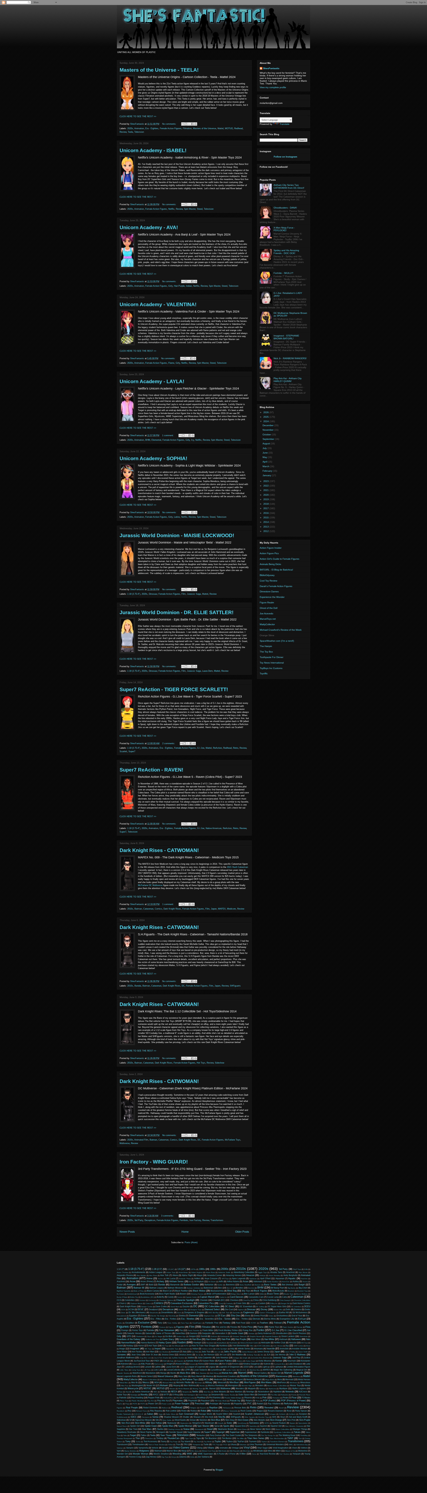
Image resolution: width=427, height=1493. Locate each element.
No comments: (169, 124)
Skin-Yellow (156, 1423)
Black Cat (167, 1291)
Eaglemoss (248, 1312)
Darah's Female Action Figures (276, 586)
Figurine (180, 1327)
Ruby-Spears (301, 1411)
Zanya (173, 1457)
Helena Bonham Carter (249, 1343)
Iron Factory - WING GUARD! (154, 1161)
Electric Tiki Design (158, 1316)
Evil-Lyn (302, 1319)
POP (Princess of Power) (293, 1400)
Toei (300, 1438)
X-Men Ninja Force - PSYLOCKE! (284, 229)
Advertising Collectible (244, 1272)
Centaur (142, 1300)
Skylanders (184, 1423)
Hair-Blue (196, 1339)
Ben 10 (230, 1288)
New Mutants (220, 1391)
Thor (137, 1438)
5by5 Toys (297, 1269)
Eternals (256, 1319)
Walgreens (144, 1451)
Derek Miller (182, 1309)
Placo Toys (124, 1401)
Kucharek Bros (279, 1364)
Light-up (266, 1367)
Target (133, 1435)
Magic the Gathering (283, 1370)
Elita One (235, 1315)
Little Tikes (124, 1370)
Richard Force (141, 1411)
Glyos (149, 1336)
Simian (192, 1420)
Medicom (231, 909)
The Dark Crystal (233, 1435)
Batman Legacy (156, 1288)
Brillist (262, 1294)
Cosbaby (229, 1303)
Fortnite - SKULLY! (283, 273)
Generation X (221, 1333)
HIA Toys (304, 1343)
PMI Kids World (221, 1401)
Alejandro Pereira (125, 1275)
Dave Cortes (161, 1306)
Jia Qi (198, 1355)
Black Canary (153, 1291)
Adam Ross (210, 1272)
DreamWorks (167, 1312)
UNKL (291, 1445)
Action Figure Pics (269, 553)
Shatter (186, 1417)
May (265, 457)
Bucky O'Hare (122, 1297)
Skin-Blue (215, 1420)
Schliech (292, 1414)
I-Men (251, 1346)
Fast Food (240, 1323)
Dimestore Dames (269, 591)
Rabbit (260, 1403)
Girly (170, 286)
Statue (186, 1429)
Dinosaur (153, 594)
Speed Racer (122, 1426)
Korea (201, 1364)
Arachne (304, 1279)
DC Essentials (246, 1306)
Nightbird (277, 1391)
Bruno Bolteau (302, 1294)
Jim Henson (209, 1355)
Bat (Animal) (287, 1285)
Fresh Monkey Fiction (228, 1330)
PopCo (119, 1404)
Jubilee (190, 1357)
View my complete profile (273, 87)
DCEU (307, 1306)
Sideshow (219, 1063)
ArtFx (221, 1281)
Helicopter (265, 1343)
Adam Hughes (196, 1272)
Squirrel (263, 1426)
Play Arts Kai (163, 1401)
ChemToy (246, 1300)
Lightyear (279, 1367)
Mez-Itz (134, 1382)
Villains (210, 1447)
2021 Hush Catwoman (237, 867)
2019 (266, 499)
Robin (184, 1411)
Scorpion (303, 1414)
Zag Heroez (151, 1457)
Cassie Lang (273, 1297)
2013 (266, 526)
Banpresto (175, 1285)
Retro (235, 748)
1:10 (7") (121, 1269)
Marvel (242, 1372)
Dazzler (186, 1306)
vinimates (224, 1448)
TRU (186, 1444)
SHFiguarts (235, 985)
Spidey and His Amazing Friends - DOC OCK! (286, 251)
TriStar (170, 1445)
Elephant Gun (209, 1316)
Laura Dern (207, 671)
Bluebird (291, 1291)
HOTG (186, 1346)
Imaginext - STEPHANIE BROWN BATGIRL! (286, 337)
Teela (130, 132)
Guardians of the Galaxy (128, 1339)
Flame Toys (274, 1327)
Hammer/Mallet (128, 1342)
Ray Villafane (274, 1403)
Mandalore (150, 1373)
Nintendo (289, 1391)
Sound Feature (279, 1423)
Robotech (215, 1411)
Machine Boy (255, 1370)
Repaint (203, 1408)
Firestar (233, 1327)
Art (190, 1281)
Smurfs (220, 1423)
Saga (160, 1414)
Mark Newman (201, 1373)
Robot (203, 1411)
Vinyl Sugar (262, 1448)
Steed (199, 209)
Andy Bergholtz (290, 1275)
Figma (170, 1327)
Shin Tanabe (250, 1417)
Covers (252, 1303)
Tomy (128, 1441)
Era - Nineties (187, 1319)
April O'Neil (265, 1278)
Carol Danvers (237, 1297)
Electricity (172, 1316)
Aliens (175, 1275)
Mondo (202, 1385)
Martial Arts (227, 1373)
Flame (171, 363)
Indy (232, 1349)
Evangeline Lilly (287, 1319)
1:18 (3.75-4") (133, 594)
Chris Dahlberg (269, 1300)
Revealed (268, 1407)
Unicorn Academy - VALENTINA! (158, 304)
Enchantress (282, 1315)
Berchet (251, 1288)
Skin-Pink (291, 1420)
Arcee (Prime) (146, 1281)
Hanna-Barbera (148, 1343)
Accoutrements (138, 1272)
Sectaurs (145, 1417)
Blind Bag (232, 1291)
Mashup (209, 1376)
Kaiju (172, 1361)
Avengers (131, 1284)
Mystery (262, 1389)
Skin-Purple (304, 1420)
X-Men (242, 1453)
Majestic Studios (123, 1373)
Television (139, 132)
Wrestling (176, 1453)
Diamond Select (212, 1309)
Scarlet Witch (222, 1414)
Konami (192, 1364)
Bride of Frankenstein (216, 1294)
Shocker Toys (263, 1417)
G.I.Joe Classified (293, 1330)
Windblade (258, 1451)
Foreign (124, 1330)
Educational (121, 1316)
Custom (261, 1303)
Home (185, 1231)
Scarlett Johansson (254, 1414)
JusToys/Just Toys (142, 1361)
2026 (266, 412)
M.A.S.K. (243, 1370)
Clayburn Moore (136, 1303)
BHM (147, 440)
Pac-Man (274, 1395)
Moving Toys (197, 1389)
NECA (174, 1391)
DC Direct (229, 1306)
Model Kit (150, 1385)
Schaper (272, 1414)
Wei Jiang (195, 1451)
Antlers (197, 1278)
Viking (199, 1448)
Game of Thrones (164, 1333)
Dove (123, 1313)
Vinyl (247, 1447)
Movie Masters (183, 1389)
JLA (268, 1355)
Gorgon (192, 1336)
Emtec (271, 1316)
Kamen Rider (208, 1361)
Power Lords (166, 1404)
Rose (289, 1411)
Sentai (155, 1417)
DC (183, 985)
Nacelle (128, 1392)
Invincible (284, 1349)
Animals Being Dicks (270, 564)
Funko (260, 1330)
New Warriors (236, 1391)
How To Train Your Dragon (204, 1345)
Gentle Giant (237, 1333)
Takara (297, 1432)
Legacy (212, 1367)
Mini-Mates (266, 1382)
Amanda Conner (214, 1275)
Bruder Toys (288, 1294)
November (268, 429)
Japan (214, 909)
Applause (253, 1279)
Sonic (229, 1423)
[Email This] (182, 124)
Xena (254, 1454)
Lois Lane (158, 1370)
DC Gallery (260, 1307)
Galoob (148, 1333)
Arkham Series (176, 1281)
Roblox (193, 1411)
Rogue (260, 1411)
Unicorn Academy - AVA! (149, 227)
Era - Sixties (225, 1319)
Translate (284, 124)
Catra (284, 1297)
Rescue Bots (240, 1407)
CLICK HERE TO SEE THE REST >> (138, 116)
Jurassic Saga (194, 594)
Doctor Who (278, 1309)
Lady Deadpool (295, 1364)
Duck (179, 1313)
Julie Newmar (222, 1357)
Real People (132, 1407)
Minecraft (222, 1382)
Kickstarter (305, 1361)
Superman (235, 1432)
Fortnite (150, 1330)
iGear (308, 1346)
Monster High (247, 1385)
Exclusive (144, 1322)
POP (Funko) (269, 1400)
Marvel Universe (165, 1376)
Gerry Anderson (265, 1333)
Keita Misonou (265, 1361)
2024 (266, 421)
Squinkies (253, 1426)
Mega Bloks (269, 1379)
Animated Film (141, 1139)
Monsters (259, 1385)
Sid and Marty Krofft (298, 1417)
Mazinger (175, 1379)
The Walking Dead (287, 1435)
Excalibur (129, 1323)
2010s (130, 909)
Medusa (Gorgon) (235, 1379)
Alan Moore (303, 1272)
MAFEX (222, 909)
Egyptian (133, 1315)
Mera (279, 1379)
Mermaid (289, 1379)
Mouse (172, 1389)
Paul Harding (137, 1397)
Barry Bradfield (245, 1285)
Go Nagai (158, 1336)
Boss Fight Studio (167, 1294)
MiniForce (281, 1382)
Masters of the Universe (204, 128)
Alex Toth (164, 1275)
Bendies (239, 1288)
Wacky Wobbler (130, 1451)
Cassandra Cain (256, 1297)
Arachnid (121, 1281)
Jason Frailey (290, 1352)
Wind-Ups (246, 1451)
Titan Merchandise (277, 1438)
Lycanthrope (216, 1370)
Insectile (271, 1348)
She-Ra (221, 1417)
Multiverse (125, 1143)
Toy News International (272, 662)
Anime (149, 1278)
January (267, 475)
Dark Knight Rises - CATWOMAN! (159, 850)
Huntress (223, 1345)
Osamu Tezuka (229, 1395)
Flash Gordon (288, 1327)
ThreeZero (149, 1438)
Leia (256, 1367)
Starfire (160, 1429)
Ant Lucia (170, 1278)
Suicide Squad (175, 1432)
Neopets (185, 1392)
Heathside (233, 1343)
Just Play (296, 1357)
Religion (193, 1408)
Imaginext (134, 1348)
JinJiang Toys (252, 1355)
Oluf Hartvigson (189, 1395)
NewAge (250, 1391)
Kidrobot (125, 1364)
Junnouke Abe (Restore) (260, 1358)
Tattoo (143, 1435)
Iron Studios (163, 1352)
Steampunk (199, 1429)
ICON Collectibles (263, 1346)
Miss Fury (124, 1385)
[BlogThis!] (186, 124)
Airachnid (290, 1272)
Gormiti (204, 1336)
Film (183, 594)
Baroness (230, 1285)
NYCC (156, 1395)
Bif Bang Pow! (277, 1288)
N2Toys (119, 1392)
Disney (264, 1309)
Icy (192, 440)
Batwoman (208, 1288)
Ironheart (175, 1351)
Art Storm (212, 1281)
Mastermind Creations (227, 1376)
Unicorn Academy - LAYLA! (152, 381)
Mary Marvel (196, 1376)
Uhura (233, 1444)
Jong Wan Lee (145, 1358)
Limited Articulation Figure (298, 1367)
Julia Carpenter (205, 1357)
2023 (266, 481)
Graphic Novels (256, 1336)
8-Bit (306, 1269)
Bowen (183, 1294)
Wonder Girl (122, 1454)
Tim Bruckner (211, 1438)
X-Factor (221, 1454)
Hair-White (269, 1339)
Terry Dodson (216, 1435)
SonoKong (242, 1423)
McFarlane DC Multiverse (150, 885)
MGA (156, 1382)
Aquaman (280, 1278)
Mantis (173, 1373)
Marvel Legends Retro (127, 1376)
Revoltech (120, 1411)
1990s (213, 1269)
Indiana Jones (207, 1349)
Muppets (252, 1388)
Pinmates (276, 1398)
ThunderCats (173, 1438)
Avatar (120, 1285)
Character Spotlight (185, 1300)
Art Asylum (199, 1281)
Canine (180, 1297)
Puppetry (238, 1403)
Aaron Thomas (122, 1272)
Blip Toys (246, 1291)
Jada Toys (206, 1351)
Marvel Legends (293, 1372)
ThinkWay (304, 1435)
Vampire (130, 1448)
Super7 (131, 751)
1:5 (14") (170, 1269)
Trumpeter (196, 1445)
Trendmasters (138, 1444)
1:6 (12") (181, 1269)
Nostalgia (134, 1395)
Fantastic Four (212, 1323)
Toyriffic (264, 673)
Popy (127, 1404)
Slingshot (196, 1423)
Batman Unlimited (193, 1288)
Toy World (207, 1441)
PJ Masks (306, 1397)
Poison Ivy (235, 1400)
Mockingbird (137, 1385)
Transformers (216, 1220)
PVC (249, 1403)
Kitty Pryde (146, 1364)
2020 (266, 495)
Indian (189, 286)
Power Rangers (182, 1403)
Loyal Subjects (200, 1370)
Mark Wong (214, 1373)
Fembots (184, 1220)
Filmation (187, 128)
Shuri (282, 1417)
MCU (206, 1379)
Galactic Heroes (134, 1333)
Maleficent (137, 1373)
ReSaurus (227, 1408)
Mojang (176, 1385)
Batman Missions (175, 1288)
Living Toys (136, 1370)
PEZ (178, 1398)
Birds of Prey (139, 1291)
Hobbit (120, 1345)
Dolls (288, 1309)
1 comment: (168, 435)
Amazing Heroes (233, 1275)
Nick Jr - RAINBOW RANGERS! (290, 358)
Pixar (294, 1397)
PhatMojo (201, 1397)
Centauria (152, 1300)
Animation (139, 128)
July (265, 448)
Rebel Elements (150, 1407)
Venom (165, 1448)
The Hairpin (266, 646)
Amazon (250, 1275)
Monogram (233, 1385)
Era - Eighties (151, 128)
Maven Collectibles (150, 1379)
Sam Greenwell (186, 1414)
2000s (224, 1269)
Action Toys (170, 1272)
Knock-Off (180, 1364)
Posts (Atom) (191, 1242)
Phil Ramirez (215, 1397)
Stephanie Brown (226, 1429)
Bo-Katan (120, 1294)
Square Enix (240, 1426)
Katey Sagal (251, 1361)
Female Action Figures (170, 128)
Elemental (156, 440)
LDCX (182, 1367)
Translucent (122, 1444)
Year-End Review (268, 1454)
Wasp (183, 1451)
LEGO (246, 1367)
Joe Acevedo (266, 613)
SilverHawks (180, 1420)
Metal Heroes (304, 1379)
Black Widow (199, 1291)
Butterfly (160, 1297)
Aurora (305, 1281)
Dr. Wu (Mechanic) (137, 1312)
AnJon (160, 1279)
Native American (214, 828)
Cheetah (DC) (218, 1300)
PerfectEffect (168, 1398)
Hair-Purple (179, 286)
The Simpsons (250, 1435)
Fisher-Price (247, 1327)
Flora (307, 1327)
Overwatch (262, 1395)
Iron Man (150, 1351)
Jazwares (121, 1354)
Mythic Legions (299, 1388)
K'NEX (156, 1361)
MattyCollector (267, 624)
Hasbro (181, 1342)
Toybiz (218, 1441)
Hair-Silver (256, 1339)
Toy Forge (174, 1441)
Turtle (206, 1444)
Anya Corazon (211, 1278)
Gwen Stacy (168, 1339)
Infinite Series (244, 1349)
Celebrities (130, 1300)
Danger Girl (285, 1303)
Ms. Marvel (210, 1388)
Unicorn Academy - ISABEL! (153, 150)
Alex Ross (153, 1275)
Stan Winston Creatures (294, 1426)
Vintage (235, 1448)
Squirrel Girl (276, 1426)
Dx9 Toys (225, 1313)
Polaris (249, 1401)
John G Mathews (297, 1354)
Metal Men (124, 1383)
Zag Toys (164, 1457)
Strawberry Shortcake (126, 1432)
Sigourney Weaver (143, 1420)
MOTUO (229, 128)
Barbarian (209, 1285)
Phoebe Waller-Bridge (232, 1398)
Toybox (229, 1441)
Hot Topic (153, 1345)
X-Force (232, 1454)
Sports (226, 1426)
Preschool (199, 1403)
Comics (158, 909)
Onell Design (203, 1395)
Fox (181, 1330)
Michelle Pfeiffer (183, 1382)
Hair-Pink (226, 1339)
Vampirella (143, 1448)
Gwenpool (184, 1339)
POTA (135, 1404)
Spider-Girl (135, 1426)
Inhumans (258, 1349)
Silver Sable (166, 1420)
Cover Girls (241, 1303)
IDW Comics (298, 1346)
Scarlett (123, 751)
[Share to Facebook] (192, 124)
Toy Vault (197, 1441)
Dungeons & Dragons (194, 1312)
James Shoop (263, 1351)
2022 (266, 485)
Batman (138, 909)
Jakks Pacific (230, 1351)
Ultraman (243, 1445)
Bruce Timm (273, 1293)
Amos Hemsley (274, 1275)
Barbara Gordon (191, 1284)
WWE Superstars (205, 1454)
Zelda (192, 1457)
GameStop (180, 1333)
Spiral (217, 1426)
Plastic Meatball (138, 1401)
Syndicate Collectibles (282, 1432)
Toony (163, 1441)
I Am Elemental (239, 1345)
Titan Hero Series (255, 1438)
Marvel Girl (276, 1373)
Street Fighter (146, 1432)
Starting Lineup (174, 1429)
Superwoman (251, 1432)
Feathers (264, 1323)
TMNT (290, 1438)
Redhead (238, 128)
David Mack (175, 1307)
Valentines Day (302, 1445)
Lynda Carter (231, 1370)
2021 (266, 490)
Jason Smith (303, 1352)
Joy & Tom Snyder (161, 1358)
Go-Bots (169, 1336)
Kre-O (225, 1364)
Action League (155, 1272)
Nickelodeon (263, 1391)
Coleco (148, 1303)
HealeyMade (221, 1343)
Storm (268, 1429)
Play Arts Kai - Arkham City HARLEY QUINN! (288, 379)
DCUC (141, 1309)
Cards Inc (223, 1297)
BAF (143, 1285)
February (268, 471)
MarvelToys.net (268, 619)
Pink (264, 1397)
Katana (240, 1361)
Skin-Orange (276, 1420)
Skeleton (203, 1420)
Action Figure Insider (271, 547)
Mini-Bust (234, 1382)
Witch (278, 1451)
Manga (163, 1373)
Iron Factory (195, 1220)
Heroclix (292, 1343)
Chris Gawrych (285, 1300)
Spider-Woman (185, 1426)
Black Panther (181, 1291)
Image (122, 1349)
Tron (178, 1444)
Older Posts (242, 1231)
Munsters (240, 1388)
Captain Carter (191, 1297)
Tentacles (200, 1435)
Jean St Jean (152, 1355)
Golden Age (181, 1336)
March (266, 466)
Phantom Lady (188, 1398)
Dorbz (307, 1309)
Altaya (199, 1275)
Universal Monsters (275, 1444)
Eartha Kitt (284, 1312)
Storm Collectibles (282, 1429)
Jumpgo (236, 1358)
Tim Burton (227, 1438)
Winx (270, 1451)
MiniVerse (293, 1383)
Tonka (138, 1441)
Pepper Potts (154, 1397)
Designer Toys (195, 1309)
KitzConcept (159, 1364)
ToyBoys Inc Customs (271, 668)
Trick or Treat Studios (156, 1445)
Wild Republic (235, 1451)
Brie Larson (249, 1294)
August (267, 443)
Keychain (291, 1361)
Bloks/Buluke (278, 1291)
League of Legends (196, 1367)
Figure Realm (267, 602)
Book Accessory (147, 1294)
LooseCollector (174, 1370)
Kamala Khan (192, 1361)
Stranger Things (300, 1429)
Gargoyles (206, 1333)
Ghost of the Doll (268, 608)
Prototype (214, 1403)
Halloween (296, 1339)
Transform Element (277, 1441)
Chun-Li (123, 1303)
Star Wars (147, 1429)
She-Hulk (209, 1417)
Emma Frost (259, 1315)
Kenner (278, 1361)
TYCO (225, 1445)
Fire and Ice (221, 1327)
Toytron (264, 1441)
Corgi (221, 1303)
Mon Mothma (190, 1385)
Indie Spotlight (221, 1349)
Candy (171, 1297)
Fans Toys (185, 1323)
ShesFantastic (271, 68)
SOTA (266, 1423)
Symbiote (265, 1432)
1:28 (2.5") (157, 1269)
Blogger (219, 1469)
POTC (142, 1404)
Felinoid (278, 1323)
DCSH (131, 1309)
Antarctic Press (185, 1279)
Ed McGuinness (300, 1312)
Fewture (162, 1327)
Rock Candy (246, 1411)
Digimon (241, 1309)
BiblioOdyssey (267, 575)
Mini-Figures (250, 1382)
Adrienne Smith (224, 1272)
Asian (245, 1281)
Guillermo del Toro (152, 1339)
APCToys (225, 1279)
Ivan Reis (194, 1352)
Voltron (304, 1448)
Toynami (253, 1441)
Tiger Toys (189, 1438)
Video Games (181, 1447)
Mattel (221, 128)
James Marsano (248, 1352)
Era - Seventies (207, 1319)
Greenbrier (304, 1336)
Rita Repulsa (156, 1411)
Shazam (197, 1417)
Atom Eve (285, 1281)
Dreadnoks (154, 1313)
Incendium (185, 1349)
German (251, 1333)
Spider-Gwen (151, 1426)
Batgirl (302, 1284)
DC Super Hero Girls (277, 1306)
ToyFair (240, 1441)
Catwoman (148, 909)
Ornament (215, 1395)
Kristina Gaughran (251, 1364)
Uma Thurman (256, 1444)
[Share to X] (189, 124)
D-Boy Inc (274, 1303)
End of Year (297, 1315)
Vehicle (155, 1448)
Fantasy (227, 1323)
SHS (274, 1417)
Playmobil (192, 1401)
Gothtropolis (225, 1336)
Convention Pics (206, 1303)
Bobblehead (132, 1294)
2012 (266, 531)
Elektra (182, 1315)
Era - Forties (170, 1319)
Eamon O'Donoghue (268, 1313)
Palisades (284, 1395)
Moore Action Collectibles (277, 1385)
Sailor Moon (170, 1414)
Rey (129, 1411)
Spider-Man (167, 1426)
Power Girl (153, 1403)
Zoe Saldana (203, 1457)
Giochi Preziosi (299, 1333)
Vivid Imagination (280, 1448)
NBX (155, 1392)
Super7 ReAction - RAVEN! (151, 769)
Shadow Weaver (171, 1417)
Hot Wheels (176, 1346)
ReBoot (165, 1408)
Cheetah (204, 1300)
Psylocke (226, 1403)
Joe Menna (280, 1355)
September (269, 439)
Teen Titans (166, 1435)
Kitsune (135, 1364)
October (267, 434)
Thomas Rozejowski (124, 1438)
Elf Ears (222, 1315)
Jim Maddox (237, 1355)
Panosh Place (304, 1395)
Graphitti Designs (271, 1336)
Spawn (292, 1423)
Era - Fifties (156, 1319)
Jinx (261, 1355)
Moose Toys (295, 1385)
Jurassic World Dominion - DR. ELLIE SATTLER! (177, 612)
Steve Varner (256, 1429)
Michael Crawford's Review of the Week (281, 629)
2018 (266, 503)
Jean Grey (136, 1355)
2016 (266, 513)
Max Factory (164, 1379)
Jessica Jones (185, 1355)
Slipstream (209, 1423)
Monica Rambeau (216, 1385)
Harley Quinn (165, 1342)
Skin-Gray (229, 1420)
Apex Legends (238, 1278)
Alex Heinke (141, 1275)
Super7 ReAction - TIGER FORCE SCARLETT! (174, 689)
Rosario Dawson (275, 1411)
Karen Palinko (225, 1361)
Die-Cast (229, 1309)
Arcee (132, 1281)
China (256, 1300)
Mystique (283, 1388)
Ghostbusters (282, 1333)
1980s (202, 1269)
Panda (293, 1395)
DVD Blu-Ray (213, 1313)
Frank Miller (207, 1330)
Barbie (220, 1285)
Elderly (144, 1315)
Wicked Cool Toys (208, 1451)
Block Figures (260, 1291)
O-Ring (175, 1395)
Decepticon (149, 1220)
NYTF (166, 1395)
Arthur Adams (233, 1281)
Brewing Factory (197, 1294)
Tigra (198, 1438)
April (265, 461)
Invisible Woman (299, 1349)
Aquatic (292, 1278)
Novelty (144, 1394)
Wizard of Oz (290, 1451)
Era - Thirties (242, 1319)
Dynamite (236, 1313)
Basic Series (270, 1284)
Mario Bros (185, 1373)
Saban (150, 1414)
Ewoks (119, 1323)
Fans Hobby (172, 1323)
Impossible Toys (172, 1349)
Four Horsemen (166, 1330)
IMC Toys (147, 1349)
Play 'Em (150, 1401)
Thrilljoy (159, 1438)
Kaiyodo (180, 1361)
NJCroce (303, 1391)
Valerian (120, 1448)
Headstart (210, 1343)
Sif (130, 1420)
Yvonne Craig (135, 1457)
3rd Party (138, 1220)
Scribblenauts (122, 1417)
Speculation (303, 1423)
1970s (193, 1269)
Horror (141, 1345)
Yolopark (297, 1454)
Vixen (294, 1448)
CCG (119, 1300)
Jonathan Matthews (126, 1357)
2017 (266, 508)
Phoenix (248, 1397)
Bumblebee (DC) (147, 1297)
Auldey (296, 1281)
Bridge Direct (236, 1294)
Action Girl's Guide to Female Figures (279, 559)
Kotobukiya (213, 1364)
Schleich (282, 1414)
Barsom (258, 1285)
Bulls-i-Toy (134, 1297)
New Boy (207, 1392)
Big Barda (292, 1288)
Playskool (205, 1401)
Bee (220, 1288)
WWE (189, 1453)
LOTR (187, 1370)
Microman (198, 1383)
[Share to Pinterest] (195, 124)
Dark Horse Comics (301, 1303)
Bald (151, 1285)
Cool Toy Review (268, 580)
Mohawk (164, 1385)
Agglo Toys (262, 1272)
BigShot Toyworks (123, 1291)
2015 (266, 517)
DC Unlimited (296, 1307)
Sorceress (254, 1423)
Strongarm (160, 1432)
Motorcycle (133, 1388)
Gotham (214, 1336)
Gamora (193, 1333)
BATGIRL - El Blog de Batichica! (276, 569)
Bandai (137, 985)
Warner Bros (172, 1451)
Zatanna (183, 1457)
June (265, 452)
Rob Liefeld (171, 1411)
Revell (281, 1408)
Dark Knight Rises (172, 909)
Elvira (247, 1315)
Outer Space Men (246, 1395)
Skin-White (140, 1423)
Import (158, 1348)
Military (208, 1382)
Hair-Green (211, 1339)
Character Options (166, 1300)
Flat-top (299, 1327)
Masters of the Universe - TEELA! (159, 70)
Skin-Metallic (259, 1420)
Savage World (205, 1414)
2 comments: (169, 743)
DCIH (123, 1309)
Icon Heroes (278, 1346)
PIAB (257, 1398)
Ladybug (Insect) (132, 1367)
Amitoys (262, 1275)
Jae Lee (217, 1352)
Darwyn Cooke (146, 1307)
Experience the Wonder (272, 597)
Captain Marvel (207, 1297)
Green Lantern (288, 1336)
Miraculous (305, 1382)
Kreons (235, 1364)
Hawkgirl (197, 1343)
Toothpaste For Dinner (271, 657)
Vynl (119, 1451)
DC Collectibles (212, 1306)
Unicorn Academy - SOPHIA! (153, 458)
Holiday (129, 1345)
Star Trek (133, 1429)
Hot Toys (201, 1063)
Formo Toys (137, 1330)
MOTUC (147, 1388)
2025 (266, 417)
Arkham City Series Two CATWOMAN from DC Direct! (289, 186)
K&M (165, 1361)
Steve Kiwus (242, 1429)
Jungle (245, 1358)
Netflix (171, 209)
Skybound (171, 1423)
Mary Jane (183, 1376)
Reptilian (213, 1407)
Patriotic (123, 1397)
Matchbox (296, 1376)
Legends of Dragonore (229, 1367)
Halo (308, 1339)
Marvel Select (146, 1376)
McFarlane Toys (232, 1139)
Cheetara (234, 1300)
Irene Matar (122, 1351)
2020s (130, 128)
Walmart (158, 1451)
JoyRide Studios (178, 1358)
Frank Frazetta (193, 1330)
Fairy (160, 1323)
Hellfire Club (279, 1343)
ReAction (217, 748)
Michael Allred (167, 1383)
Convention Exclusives (182, 1303)
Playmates (177, 1400)
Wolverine (302, 1451)
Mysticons (272, 1389)
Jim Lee (223, 1355)
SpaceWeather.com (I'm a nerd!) (277, 641)
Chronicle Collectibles (302, 1300)
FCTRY (253, 1323)
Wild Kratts (222, 1451)
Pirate (285, 1397)
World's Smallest (161, 1454)
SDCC (134, 1417)
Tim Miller (240, 1438)
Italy (185, 1351)
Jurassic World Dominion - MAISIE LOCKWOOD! (177, 535)
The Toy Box (266, 651)
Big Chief (303, 1288)
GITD (128, 1336)
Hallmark (283, 1339)
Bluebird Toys (302, 1291)
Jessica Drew (168, 1355)
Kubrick (267, 1364)
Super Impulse (193, 1432)
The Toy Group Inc (268, 1435)
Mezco (145, 1382)
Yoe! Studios (284, 1454)
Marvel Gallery (260, 1373)
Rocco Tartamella (230, 1411)
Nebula (163, 1391)
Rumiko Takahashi (124, 1414)
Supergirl (220, 1432)
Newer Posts (127, 1231)
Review (123, 132)
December (268, 425)
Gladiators (140, 1336)
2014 (266, 522)
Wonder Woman (140, 1453)
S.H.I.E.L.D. (138, 1414)
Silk (157, 1420)
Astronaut (257, 1281)
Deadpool (153, 1309)
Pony (258, 1401)
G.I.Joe (200, 748)
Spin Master (189, 209)
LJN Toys (147, 1370)
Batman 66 (139, 1287)
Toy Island (185, 1441)
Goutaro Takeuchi (240, 1336)
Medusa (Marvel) (254, 1379)
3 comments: (167, 1215)
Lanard (148, 1367)
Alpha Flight (187, 1275)
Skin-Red (125, 1423)
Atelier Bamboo (273, 1281)
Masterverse (282, 1376)
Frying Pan (248, 1330)
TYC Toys (216, 1445)
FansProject (197, 1323)
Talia (125, 1435)
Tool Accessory (150, 1441)
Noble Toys (122, 1395)
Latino (177, 517)
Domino (297, 1309)
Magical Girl (301, 1370)
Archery (160, 1281)
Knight (169, 1364)
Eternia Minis (270, 1319)
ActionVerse (183, 1272)
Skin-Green (243, 1420)
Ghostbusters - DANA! (285, 207)
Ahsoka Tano (276, 1272)
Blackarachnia (217, 1291)
